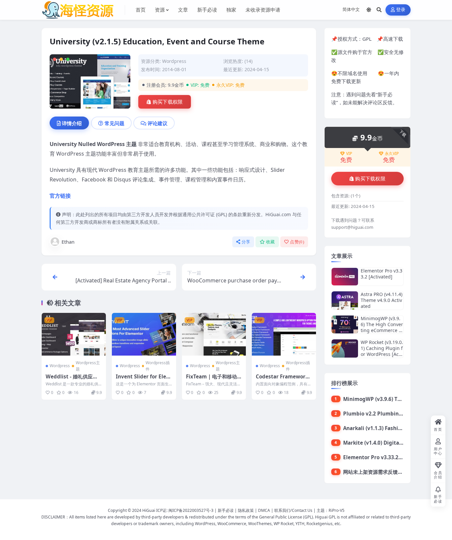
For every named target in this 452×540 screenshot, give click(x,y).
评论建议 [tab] (157, 123)
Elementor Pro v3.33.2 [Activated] (381, 274)
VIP (349, 153)
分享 (246, 241)
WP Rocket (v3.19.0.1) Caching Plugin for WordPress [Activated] (382, 351)
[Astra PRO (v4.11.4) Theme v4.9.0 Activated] (345, 300)
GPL (367, 38)
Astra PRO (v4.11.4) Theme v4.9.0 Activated (381, 300)
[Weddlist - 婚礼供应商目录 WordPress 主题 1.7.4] (74, 334)
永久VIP (392, 153)
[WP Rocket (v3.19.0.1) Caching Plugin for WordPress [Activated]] (345, 348)
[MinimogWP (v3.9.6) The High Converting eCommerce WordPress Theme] (345, 325)
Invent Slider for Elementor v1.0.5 (143, 379)
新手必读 (226, 510)
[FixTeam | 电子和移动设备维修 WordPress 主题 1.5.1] (214, 334)
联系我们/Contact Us (293, 510)
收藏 (270, 241)
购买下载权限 (168, 102)
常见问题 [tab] (114, 123)
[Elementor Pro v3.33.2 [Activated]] (345, 276)
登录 (401, 9)
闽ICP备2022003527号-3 (190, 510)
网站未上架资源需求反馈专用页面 (380, 471)
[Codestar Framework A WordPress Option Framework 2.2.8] (284, 334)
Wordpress (174, 61)
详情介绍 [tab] (72, 123)
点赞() (297, 241)
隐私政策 (246, 510)
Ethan (68, 241)
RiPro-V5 (336, 510)
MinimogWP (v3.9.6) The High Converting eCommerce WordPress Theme (382, 327)
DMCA (264, 510)
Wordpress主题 (88, 366)
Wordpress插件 (158, 366)
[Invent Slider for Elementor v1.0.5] (144, 334)
